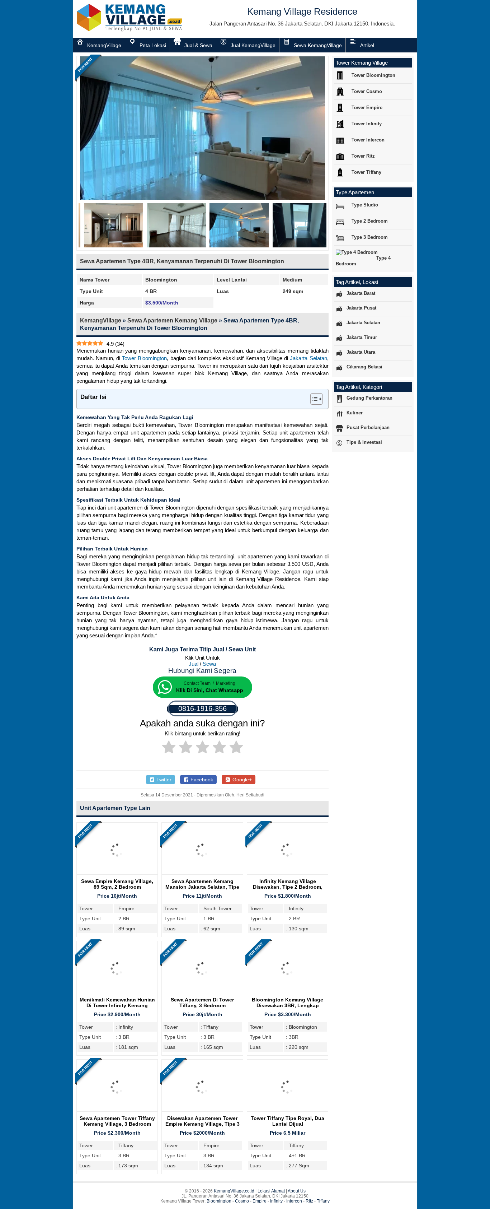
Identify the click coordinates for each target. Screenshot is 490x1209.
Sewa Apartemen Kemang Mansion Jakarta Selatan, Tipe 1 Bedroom (202, 887)
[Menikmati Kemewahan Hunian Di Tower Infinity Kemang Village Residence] (117, 993)
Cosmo (242, 1201)
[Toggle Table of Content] (313, 399)
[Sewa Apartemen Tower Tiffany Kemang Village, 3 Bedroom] (117, 1111)
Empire (260, 1201)
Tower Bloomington (144, 358)
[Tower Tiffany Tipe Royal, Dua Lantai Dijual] (287, 1111)
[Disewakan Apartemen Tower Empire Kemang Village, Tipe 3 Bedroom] (202, 1111)
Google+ (241, 779)
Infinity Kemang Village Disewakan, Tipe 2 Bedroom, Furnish (287, 887)
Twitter (163, 779)
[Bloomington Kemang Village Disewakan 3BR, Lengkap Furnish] (287, 993)
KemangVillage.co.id (234, 1191)
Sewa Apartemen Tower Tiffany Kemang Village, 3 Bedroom (117, 1121)
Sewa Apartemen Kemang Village (172, 320)
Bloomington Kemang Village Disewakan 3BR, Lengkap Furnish (287, 1005)
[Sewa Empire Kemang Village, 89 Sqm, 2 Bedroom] (117, 874)
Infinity (276, 1201)
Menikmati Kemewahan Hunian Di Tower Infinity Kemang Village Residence (117, 1005)
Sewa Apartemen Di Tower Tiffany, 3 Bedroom (202, 1002)
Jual (193, 664)
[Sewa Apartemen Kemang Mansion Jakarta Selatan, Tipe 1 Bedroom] (202, 874)
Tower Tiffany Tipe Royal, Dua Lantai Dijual (287, 1121)
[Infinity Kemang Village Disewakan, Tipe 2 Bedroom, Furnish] (287, 874)
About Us (297, 1191)
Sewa (209, 664)
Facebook (201, 779)
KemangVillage (100, 320)
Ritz (309, 1201)
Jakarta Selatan (308, 358)
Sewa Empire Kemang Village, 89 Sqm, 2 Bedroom (117, 884)
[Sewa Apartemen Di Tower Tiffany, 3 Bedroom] (202, 993)
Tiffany (323, 1201)
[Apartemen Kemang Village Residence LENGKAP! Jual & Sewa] (130, 30)
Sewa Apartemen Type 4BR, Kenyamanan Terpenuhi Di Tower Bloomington (182, 261)
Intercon (294, 1201)
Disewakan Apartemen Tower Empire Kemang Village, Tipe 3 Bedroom (202, 1124)
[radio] (168, 748)
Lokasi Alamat (271, 1191)
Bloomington (219, 1201)
